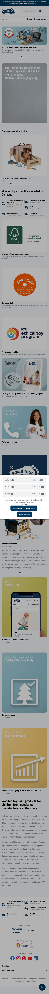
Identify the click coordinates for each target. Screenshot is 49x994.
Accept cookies (30, 508)
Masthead (24, 504)
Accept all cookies (24, 514)
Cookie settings (17, 508)
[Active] (41, 480)
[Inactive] (41, 487)
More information (28, 502)
